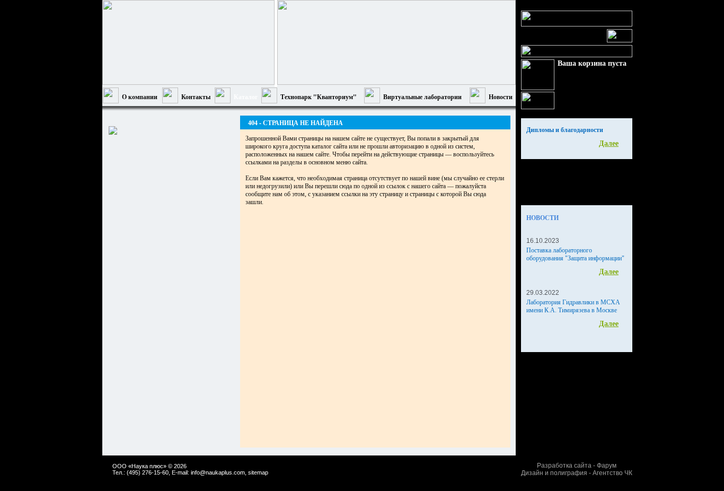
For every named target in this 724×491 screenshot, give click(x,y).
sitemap (258, 472)
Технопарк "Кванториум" (318, 96)
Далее (609, 143)
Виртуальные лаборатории (422, 96)
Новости (501, 96)
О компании (139, 96)
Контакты (195, 96)
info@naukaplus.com (218, 472)
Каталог (246, 96)
